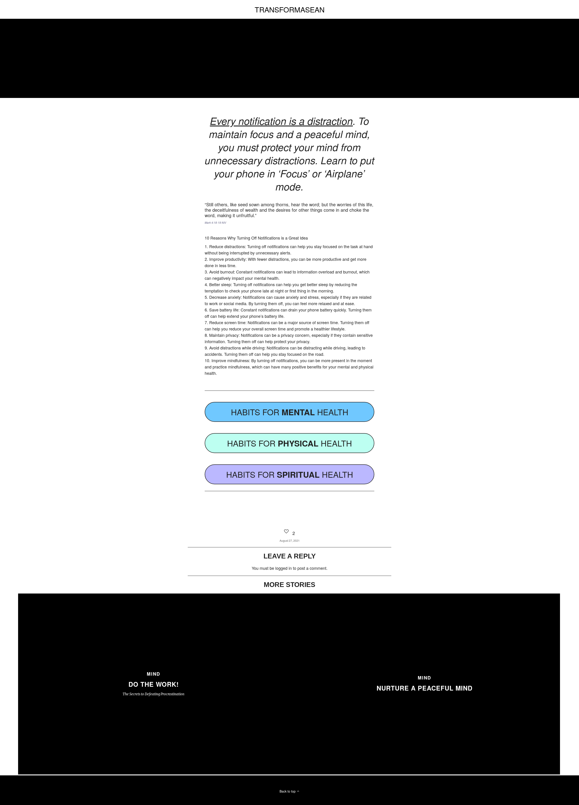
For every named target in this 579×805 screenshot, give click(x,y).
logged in (283, 568)
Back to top (288, 791)
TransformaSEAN (290, 9)
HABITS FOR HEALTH (289, 412)
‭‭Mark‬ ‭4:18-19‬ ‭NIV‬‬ (215, 222)
